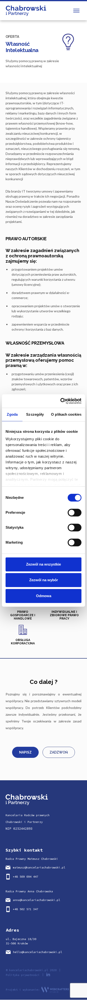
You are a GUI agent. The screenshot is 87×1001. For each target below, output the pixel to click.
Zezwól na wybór (43, 580)
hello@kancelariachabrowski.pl (37, 952)
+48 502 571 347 (25, 909)
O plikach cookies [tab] (66, 414)
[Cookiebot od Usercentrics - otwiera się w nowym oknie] (61, 401)
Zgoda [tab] (12, 414)
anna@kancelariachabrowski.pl (36, 900)
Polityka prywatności (23, 975)
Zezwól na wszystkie (43, 564)
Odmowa (43, 596)
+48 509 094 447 (25, 876)
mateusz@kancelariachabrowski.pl (39, 867)
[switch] (74, 512)
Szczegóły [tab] (35, 414)
